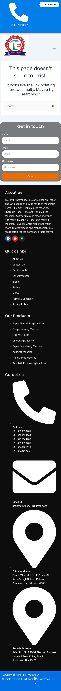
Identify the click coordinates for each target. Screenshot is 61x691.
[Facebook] (8, 238)
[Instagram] (22, 238)
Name (5, 134)
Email (5, 147)
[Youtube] (15, 238)
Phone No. (7, 161)
